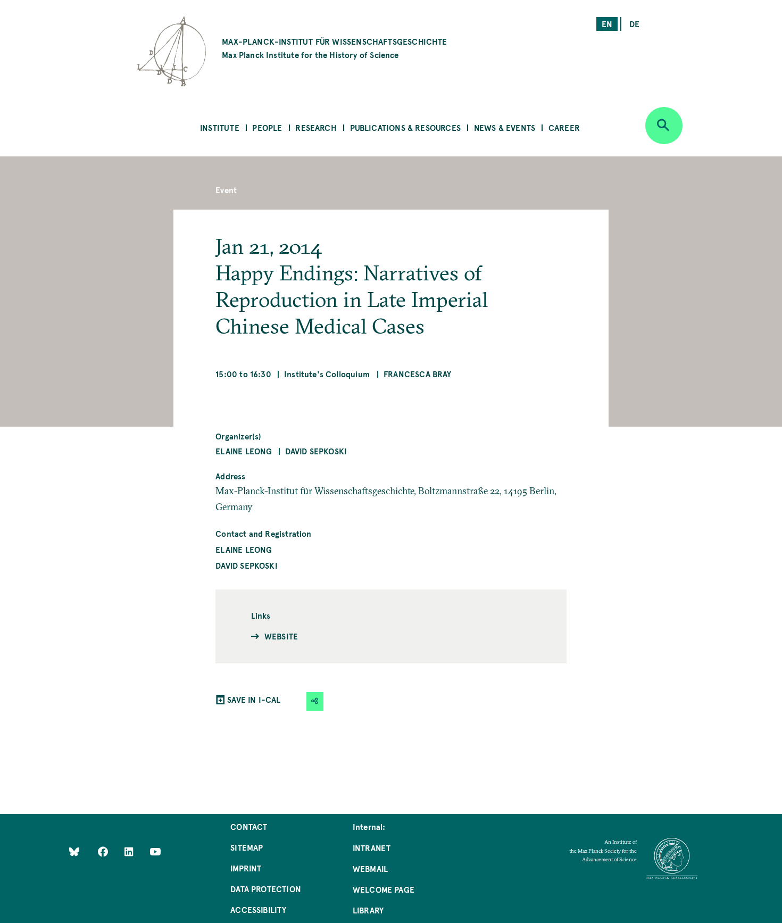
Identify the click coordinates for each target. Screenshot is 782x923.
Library (368, 910)
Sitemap (246, 847)
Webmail (370, 868)
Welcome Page (383, 889)
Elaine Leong (243, 450)
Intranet (371, 847)
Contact (248, 826)
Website (281, 636)
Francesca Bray (418, 373)
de (634, 23)
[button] (314, 701)
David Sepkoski (316, 450)
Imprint (245, 868)
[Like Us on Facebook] (104, 851)
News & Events (504, 127)
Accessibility (258, 909)
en (607, 23)
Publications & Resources (405, 127)
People (267, 127)
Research (315, 127)
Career (564, 127)
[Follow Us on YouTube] (155, 851)
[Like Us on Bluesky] (74, 851)
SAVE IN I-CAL (253, 699)
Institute (219, 127)
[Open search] (664, 125)
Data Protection (265, 888)
